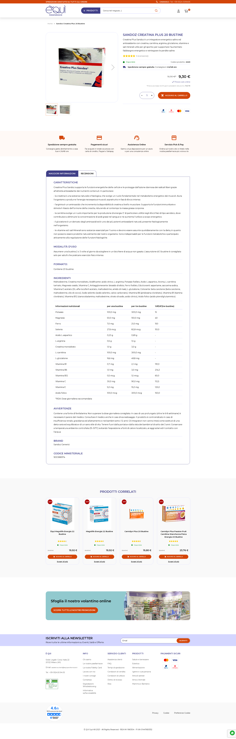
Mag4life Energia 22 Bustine (99, 531)
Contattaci (87, 680)
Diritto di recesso (115, 680)
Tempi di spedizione (116, 668)
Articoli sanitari (138, 676)
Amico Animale (138, 680)
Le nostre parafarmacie (93, 663)
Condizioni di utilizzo (116, 676)
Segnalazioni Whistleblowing (89, 685)
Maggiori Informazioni (62, 173)
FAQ (109, 663)
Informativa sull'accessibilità (89, 691)
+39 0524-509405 (182, 2)
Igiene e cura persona (141, 672)
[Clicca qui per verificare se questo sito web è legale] (52, 684)
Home (50, 24)
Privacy (155, 713)
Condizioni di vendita (116, 672)
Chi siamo (87, 659)
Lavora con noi (89, 672)
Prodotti (90, 11)
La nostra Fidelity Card (92, 668)
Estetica (135, 663)
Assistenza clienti (115, 659)
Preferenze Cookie (182, 713)
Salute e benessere (140, 659)
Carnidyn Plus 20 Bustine (136, 531)
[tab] (62, 173)
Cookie (166, 713)
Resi (109, 684)
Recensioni (87, 173)
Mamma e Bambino (141, 684)
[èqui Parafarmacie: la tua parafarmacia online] (56, 10)
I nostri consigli (89, 676)
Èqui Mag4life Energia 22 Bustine (62, 532)
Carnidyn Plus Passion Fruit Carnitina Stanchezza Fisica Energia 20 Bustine (174, 534)
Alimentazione (138, 668)
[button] (113, 67)
